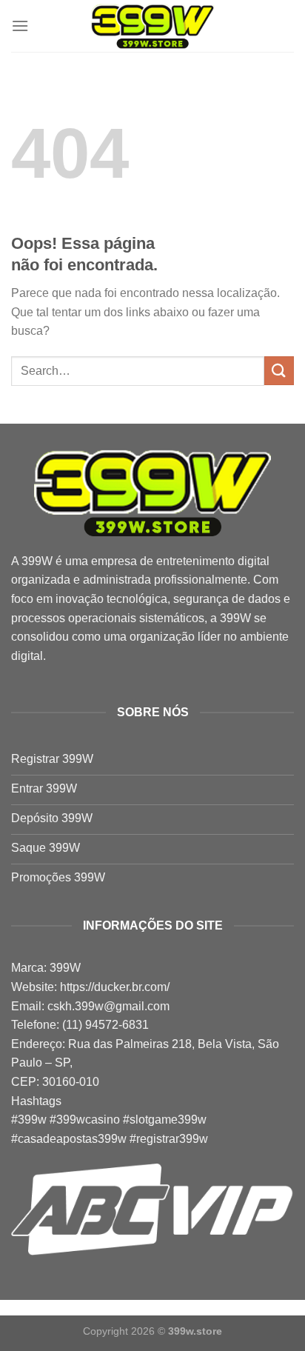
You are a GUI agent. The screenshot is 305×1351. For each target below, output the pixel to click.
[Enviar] (279, 370)
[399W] (152, 26)
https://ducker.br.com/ (115, 987)
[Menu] (20, 25)
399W (37, 561)
